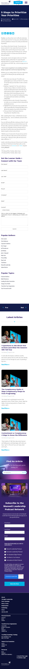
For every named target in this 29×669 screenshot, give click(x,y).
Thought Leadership (6, 599)
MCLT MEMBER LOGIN (6, 636)
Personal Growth (5, 615)
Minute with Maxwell (6, 654)
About (3, 597)
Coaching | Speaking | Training (9, 634)
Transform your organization (9, 623)
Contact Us (18, 2)
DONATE (3, 646)
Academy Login (21, 657)
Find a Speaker (5, 601)
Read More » (5, 364)
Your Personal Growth (7, 20)
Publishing (4, 607)
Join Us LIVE (4, 612)
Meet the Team (5, 638)
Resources (4, 649)
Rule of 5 (25, 61)
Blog (2, 619)
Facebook (14, 145)
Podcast (3, 617)
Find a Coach (4, 603)
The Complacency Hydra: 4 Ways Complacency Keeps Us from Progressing (13, 391)
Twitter (20, 145)
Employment (4, 605)
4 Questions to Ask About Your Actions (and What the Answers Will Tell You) (14, 348)
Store (3, 609)
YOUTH (2, 643)
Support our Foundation (7, 641)
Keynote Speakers (5, 627)
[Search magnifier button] (25, 472)
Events (3, 620)
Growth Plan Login (22, 656)
